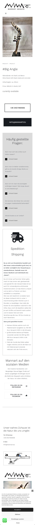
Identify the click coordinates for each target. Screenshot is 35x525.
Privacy (18, 522)
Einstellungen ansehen (17, 519)
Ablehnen (17, 514)
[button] (32, 491)
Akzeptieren (17, 509)
